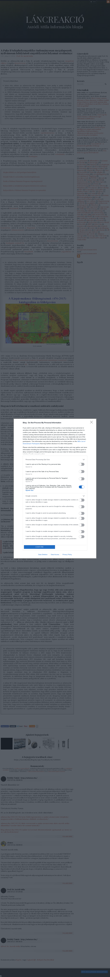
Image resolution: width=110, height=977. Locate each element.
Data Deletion (42, 554)
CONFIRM (40, 547)
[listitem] (55, 459)
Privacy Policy (67, 554)
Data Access (55, 554)
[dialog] (55, 488)
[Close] (92, 423)
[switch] (81, 464)
